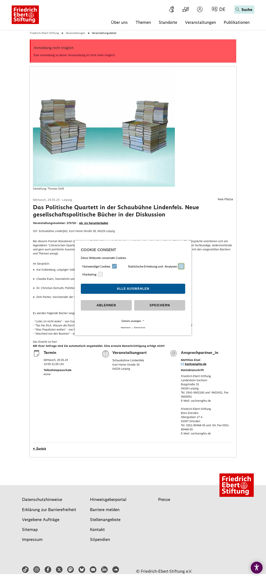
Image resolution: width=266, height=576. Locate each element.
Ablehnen (106, 305)
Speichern (160, 305)
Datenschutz (139, 328)
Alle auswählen (133, 288)
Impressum (125, 328)
